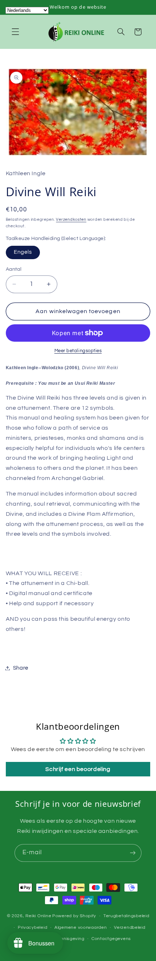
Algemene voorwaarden (80, 928)
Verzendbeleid (129, 928)
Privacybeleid (33, 928)
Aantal (14, 269)
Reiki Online (38, 916)
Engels (23, 252)
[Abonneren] (132, 853)
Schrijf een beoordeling (78, 769)
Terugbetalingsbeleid (126, 916)
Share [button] (20, 668)
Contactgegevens (111, 939)
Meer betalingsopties (78, 351)
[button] (15, 32)
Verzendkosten (71, 220)
